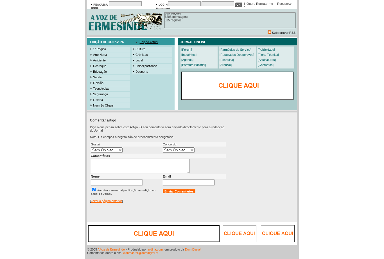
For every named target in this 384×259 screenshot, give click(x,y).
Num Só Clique (103, 105)
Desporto (141, 71)
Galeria (98, 99)
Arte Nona (100, 54)
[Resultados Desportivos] (237, 54)
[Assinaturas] (267, 59)
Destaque (99, 66)
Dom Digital (192, 249)
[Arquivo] (226, 65)
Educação (100, 71)
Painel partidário (146, 66)
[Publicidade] (266, 49)
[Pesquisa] (227, 59)
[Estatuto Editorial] (193, 65)
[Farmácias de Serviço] (235, 49)
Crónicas (141, 54)
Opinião (98, 83)
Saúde (97, 77)
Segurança (100, 94)
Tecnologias (101, 88)
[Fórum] (186, 49)
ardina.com (155, 249)
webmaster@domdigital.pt (140, 252)
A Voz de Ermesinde (111, 249)
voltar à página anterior (106, 201)
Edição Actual (149, 42)
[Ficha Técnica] (268, 54)
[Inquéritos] (188, 54)
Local (139, 60)
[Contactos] (266, 65)
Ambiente (99, 60)
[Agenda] (187, 59)
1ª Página (99, 49)
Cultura (140, 49)
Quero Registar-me (260, 3)
